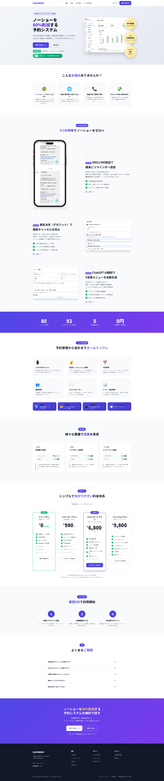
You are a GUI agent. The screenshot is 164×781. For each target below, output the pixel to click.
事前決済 (73, 765)
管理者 (116, 758)
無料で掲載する (44, 558)
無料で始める (125, 3)
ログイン (115, 3)
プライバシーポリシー (103, 776)
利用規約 (113, 776)
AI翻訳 (73, 761)
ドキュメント (96, 758)
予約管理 (73, 755)
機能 (66, 3)
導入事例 (78, 3)
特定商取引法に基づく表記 (124, 776)
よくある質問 (87, 3)
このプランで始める (69, 558)
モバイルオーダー (76, 758)
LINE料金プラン (98, 577)
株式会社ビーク (81, 734)
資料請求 (56, 45)
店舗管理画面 (118, 755)
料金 (71, 3)
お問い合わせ (91, 728)
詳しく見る (88, 192)
